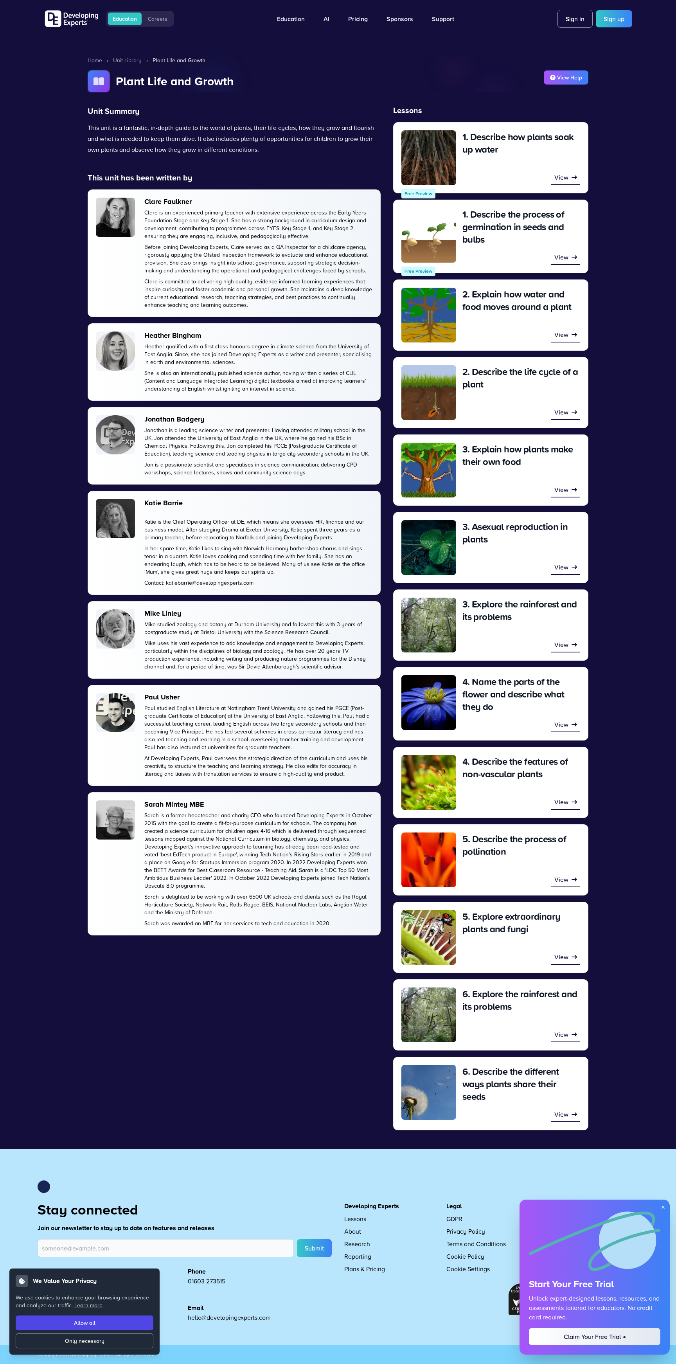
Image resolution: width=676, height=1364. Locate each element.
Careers (157, 19)
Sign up (614, 18)
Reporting (357, 1256)
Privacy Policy (465, 1231)
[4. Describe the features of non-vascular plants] (428, 782)
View (561, 177)
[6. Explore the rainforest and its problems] (428, 1014)
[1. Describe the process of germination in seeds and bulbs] (428, 235)
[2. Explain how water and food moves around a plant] (428, 315)
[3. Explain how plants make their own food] (428, 470)
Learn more (88, 1305)
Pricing (358, 18)
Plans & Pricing (364, 1269)
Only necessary (84, 1341)
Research (357, 1244)
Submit (314, 1248)
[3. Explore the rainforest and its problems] (428, 625)
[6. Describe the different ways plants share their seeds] (428, 1092)
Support (443, 18)
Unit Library (127, 60)
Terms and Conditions (476, 1244)
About (352, 1231)
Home (95, 60)
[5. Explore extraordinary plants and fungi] (428, 937)
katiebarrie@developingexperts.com (210, 582)
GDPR (454, 1218)
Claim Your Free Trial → (595, 1336)
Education (125, 19)
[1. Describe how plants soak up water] (428, 157)
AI (326, 18)
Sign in (575, 18)
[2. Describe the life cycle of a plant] (428, 392)
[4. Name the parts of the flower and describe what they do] (428, 702)
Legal (454, 1206)
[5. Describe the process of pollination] (428, 859)
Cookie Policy (465, 1256)
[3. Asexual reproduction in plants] (428, 547)
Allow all (84, 1323)
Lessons (355, 1218)
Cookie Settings (468, 1269)
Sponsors (400, 18)
